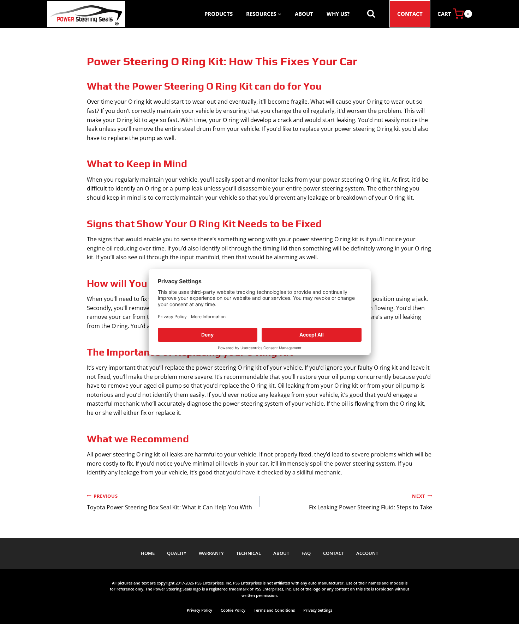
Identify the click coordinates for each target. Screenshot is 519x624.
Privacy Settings (317, 610)
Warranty (211, 553)
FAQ (306, 553)
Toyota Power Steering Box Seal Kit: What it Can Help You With (169, 502)
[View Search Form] (371, 14)
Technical (248, 553)
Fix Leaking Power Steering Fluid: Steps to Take (370, 502)
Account (367, 553)
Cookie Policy (233, 610)
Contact (410, 13)
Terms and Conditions (274, 610)
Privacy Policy (199, 610)
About (304, 13)
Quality (176, 553)
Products (218, 13)
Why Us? (338, 13)
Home (148, 553)
